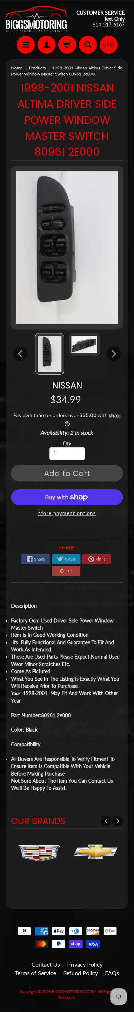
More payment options (67, 513)
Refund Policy (80, 972)
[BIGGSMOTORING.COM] (36, 19)
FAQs (112, 972)
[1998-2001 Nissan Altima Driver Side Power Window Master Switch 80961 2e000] (49, 354)
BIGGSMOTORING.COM (73, 991)
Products (37, 67)
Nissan (67, 385)
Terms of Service (35, 972)
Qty (67, 443)
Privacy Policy (85, 964)
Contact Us (45, 964)
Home (17, 67)
